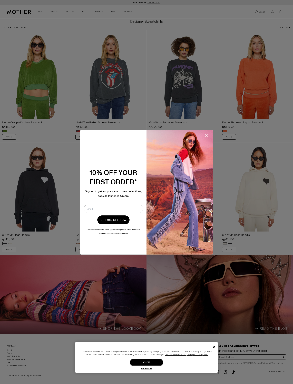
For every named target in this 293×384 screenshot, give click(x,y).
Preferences (146, 368)
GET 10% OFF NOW (113, 220)
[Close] (214, 346)
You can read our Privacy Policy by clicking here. (186, 354)
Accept (146, 362)
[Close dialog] (206, 135)
